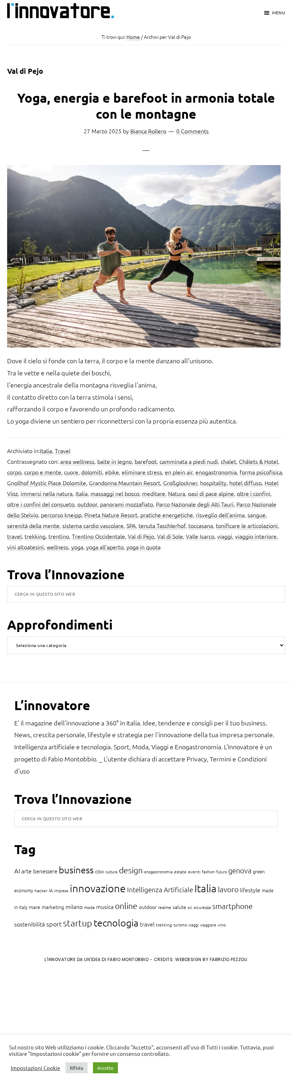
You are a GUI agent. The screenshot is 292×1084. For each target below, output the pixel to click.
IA (51, 890)
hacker (41, 890)
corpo (14, 472)
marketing (53, 906)
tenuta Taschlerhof (162, 525)
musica (105, 906)
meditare (153, 493)
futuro (221, 871)
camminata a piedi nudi (189, 461)
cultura (111, 871)
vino (222, 925)
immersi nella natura (47, 493)
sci (190, 907)
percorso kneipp (61, 515)
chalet (228, 461)
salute (179, 906)
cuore (71, 472)
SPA (131, 525)
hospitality (213, 483)
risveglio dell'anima (220, 515)
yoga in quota (143, 547)
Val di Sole (170, 536)
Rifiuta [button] (76, 1068)
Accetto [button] (105, 1068)
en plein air (179, 472)
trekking (35, 536)
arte (26, 871)
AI (17, 871)
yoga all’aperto (105, 547)
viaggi (224, 536)
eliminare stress (142, 472)
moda (89, 907)
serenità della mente (33, 525)
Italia (46, 450)
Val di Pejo (141, 536)
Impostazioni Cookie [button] (35, 1068)
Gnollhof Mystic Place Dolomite (46, 483)
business (76, 869)
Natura (176, 493)
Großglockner (180, 483)
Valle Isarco (200, 536)
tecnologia (116, 923)
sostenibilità (29, 924)
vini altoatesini (25, 547)
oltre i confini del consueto (40, 504)
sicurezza (202, 907)
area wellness (77, 461)
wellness (57, 547)
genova (239, 870)
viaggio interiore (256, 536)
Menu (278, 12)
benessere (45, 871)
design (131, 870)
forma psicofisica (261, 472)
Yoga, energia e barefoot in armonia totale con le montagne (146, 106)
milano (74, 906)
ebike (112, 472)
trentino (58, 536)
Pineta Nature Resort (110, 515)
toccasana (200, 525)
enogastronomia (216, 472)
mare (34, 906)
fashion (208, 871)
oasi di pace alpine (211, 493)
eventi (194, 871)
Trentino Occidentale (98, 536)
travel (14, 536)
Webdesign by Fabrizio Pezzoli (211, 959)
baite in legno (114, 461)
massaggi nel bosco (114, 493)
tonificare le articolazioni (247, 525)
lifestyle (250, 890)
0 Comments (192, 131)
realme (164, 907)
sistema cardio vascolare (93, 525)
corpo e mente (42, 472)
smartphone (232, 905)
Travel (63, 450)
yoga (77, 547)
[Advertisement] (64, 1026)
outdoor (87, 504)
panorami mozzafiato (126, 504)
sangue (256, 515)
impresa (61, 890)
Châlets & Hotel (258, 461)
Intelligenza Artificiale (160, 889)
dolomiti (91, 472)
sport (54, 924)
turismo (180, 925)
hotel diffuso (245, 483)
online (126, 906)
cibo (99, 871)
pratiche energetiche (166, 515)
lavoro (228, 889)
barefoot (146, 461)
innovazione (98, 888)
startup (77, 923)
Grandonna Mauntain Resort (124, 483)
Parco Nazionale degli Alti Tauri (195, 504)
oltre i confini (253, 493)
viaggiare (208, 925)
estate (180, 871)
